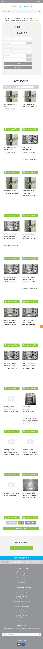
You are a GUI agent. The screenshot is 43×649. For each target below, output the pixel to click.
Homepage (7, 19)
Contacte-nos (21, 547)
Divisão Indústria (21, 576)
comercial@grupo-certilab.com (21, 601)
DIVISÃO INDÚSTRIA (30, 19)
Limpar (18, 64)
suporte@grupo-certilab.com (21, 620)
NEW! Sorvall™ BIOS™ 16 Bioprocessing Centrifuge (21, 562)
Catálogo (41, 326)
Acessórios (33, 21)
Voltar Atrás (21, 528)
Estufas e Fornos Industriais (16, 21)
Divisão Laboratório (21, 574)
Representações (21, 578)
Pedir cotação (12, 129)
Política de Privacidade (21, 580)
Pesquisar (19, 67)
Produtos (17, 19)
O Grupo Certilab (21, 572)
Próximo (30, 523)
